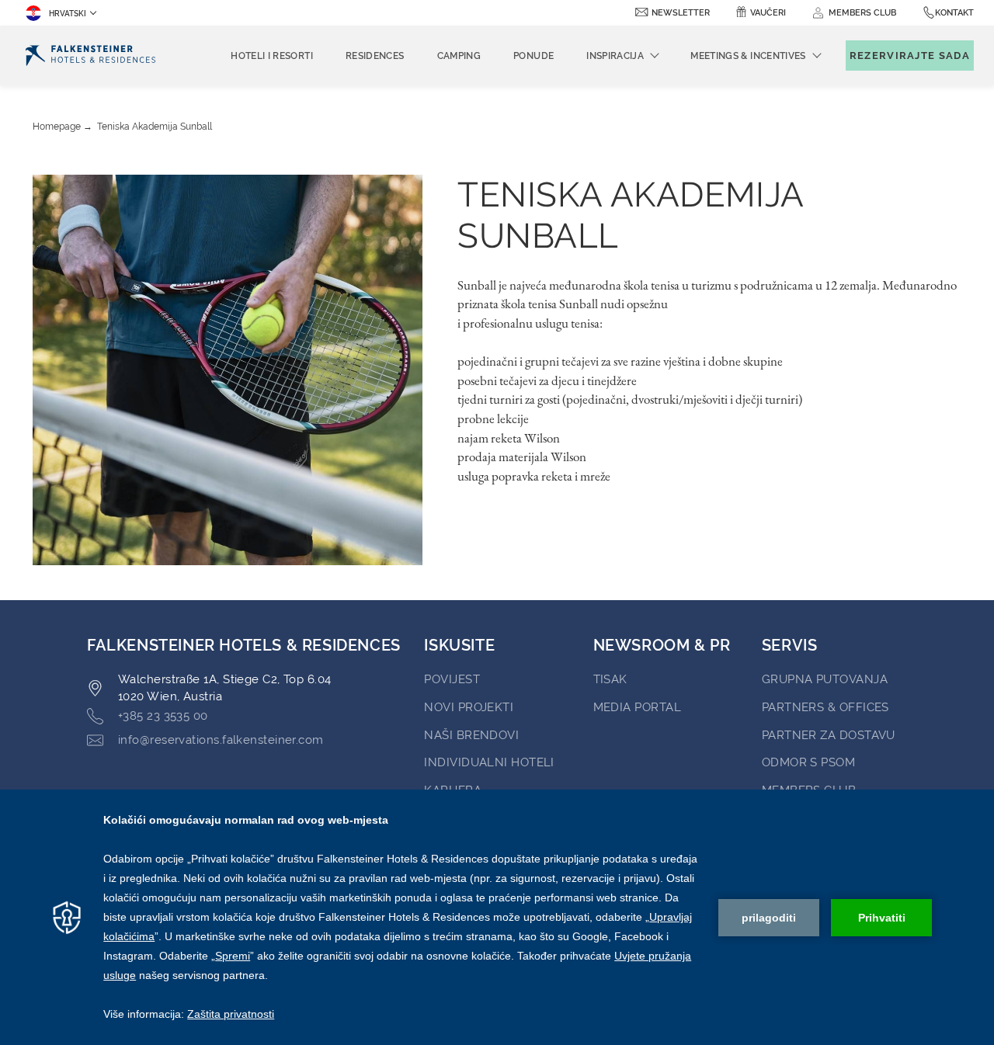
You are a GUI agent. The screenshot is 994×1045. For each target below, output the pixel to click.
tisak (610, 679)
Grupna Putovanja (825, 679)
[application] (497, 917)
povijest (452, 679)
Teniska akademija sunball (154, 126)
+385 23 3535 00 (163, 716)
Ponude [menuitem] (533, 55)
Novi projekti (468, 707)
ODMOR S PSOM (808, 762)
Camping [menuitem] (459, 55)
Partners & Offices (825, 707)
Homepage (57, 126)
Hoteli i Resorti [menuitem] (272, 55)
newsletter (681, 13)
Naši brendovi (471, 735)
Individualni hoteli (489, 762)
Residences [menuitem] (375, 55)
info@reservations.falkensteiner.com (221, 740)
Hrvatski (67, 13)
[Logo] (90, 55)
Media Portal (637, 707)
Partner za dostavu (828, 735)
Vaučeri (768, 13)
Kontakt (954, 13)
